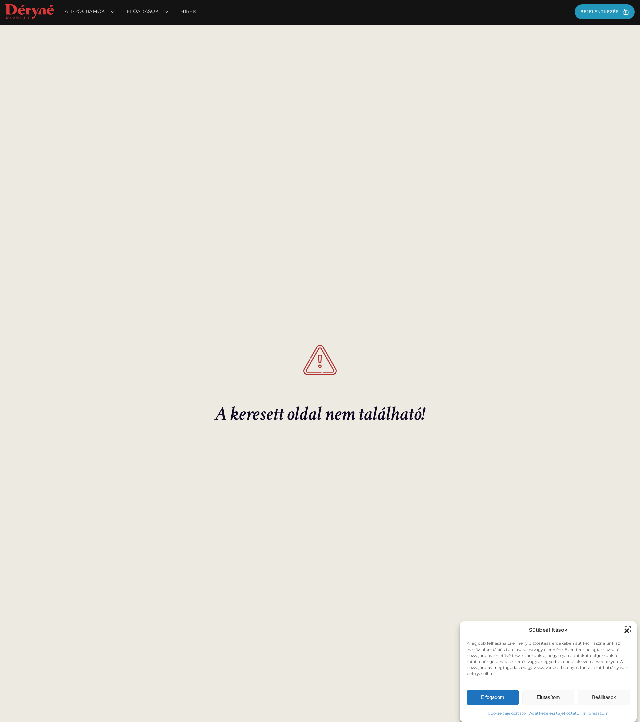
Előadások (143, 11)
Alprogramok (85, 11)
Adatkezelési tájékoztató (554, 712)
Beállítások (604, 697)
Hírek (188, 11)
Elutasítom (548, 697)
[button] (626, 630)
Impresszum (596, 712)
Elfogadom (492, 697)
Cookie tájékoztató (507, 712)
